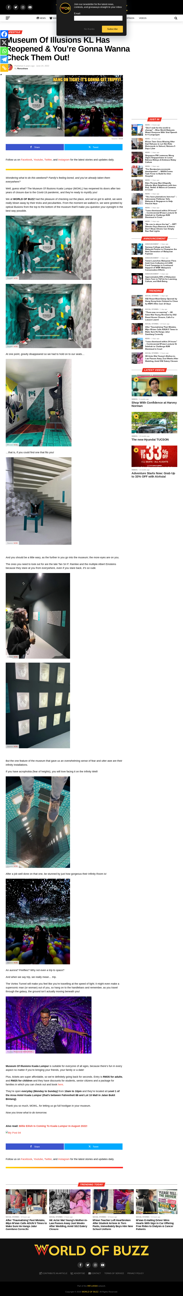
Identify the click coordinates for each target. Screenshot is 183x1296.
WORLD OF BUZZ (90, 1292)
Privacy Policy (135, 1273)
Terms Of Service (114, 1273)
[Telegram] (4, 59)
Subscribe (112, 29)
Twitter (48, 159)
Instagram (64, 159)
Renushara (22, 68)
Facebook (26, 159)
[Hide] (1, 74)
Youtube (38, 159)
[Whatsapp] (4, 51)
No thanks (89, 29)
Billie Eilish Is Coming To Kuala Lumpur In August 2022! (53, 1126)
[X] (4, 43)
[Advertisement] (154, 95)
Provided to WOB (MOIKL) (24, 1052)
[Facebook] (4, 34)
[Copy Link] (4, 68)
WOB (16, 278)
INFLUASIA (92, 1286)
